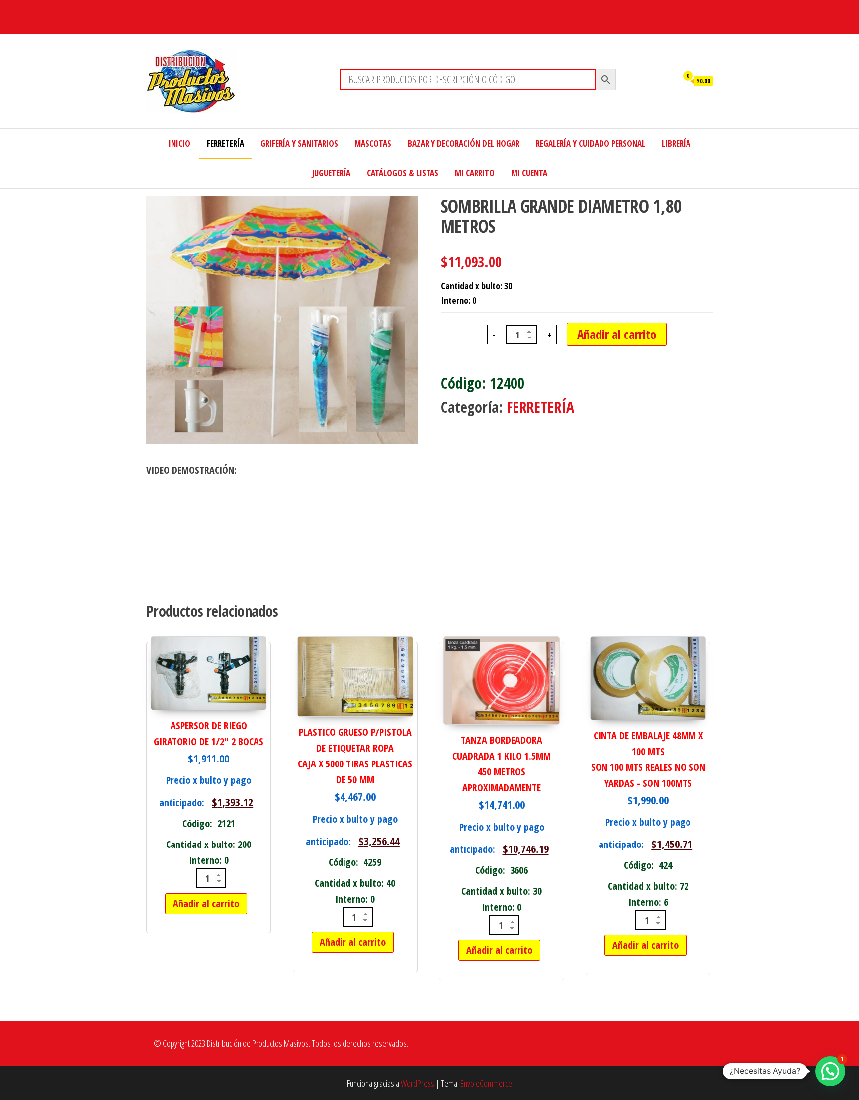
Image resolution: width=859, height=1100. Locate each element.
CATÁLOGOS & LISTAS (402, 173)
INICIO (179, 143)
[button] (830, 1071)
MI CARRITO (475, 173)
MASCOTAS (372, 143)
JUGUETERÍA (331, 173)
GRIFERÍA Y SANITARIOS (299, 143)
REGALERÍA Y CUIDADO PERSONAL (590, 143)
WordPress (417, 1083)
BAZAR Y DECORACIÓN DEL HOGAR (463, 143)
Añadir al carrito (616, 334)
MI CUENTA (529, 173)
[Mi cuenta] (667, 80)
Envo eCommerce (486, 1083)
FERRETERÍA (225, 143)
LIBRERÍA (676, 143)
